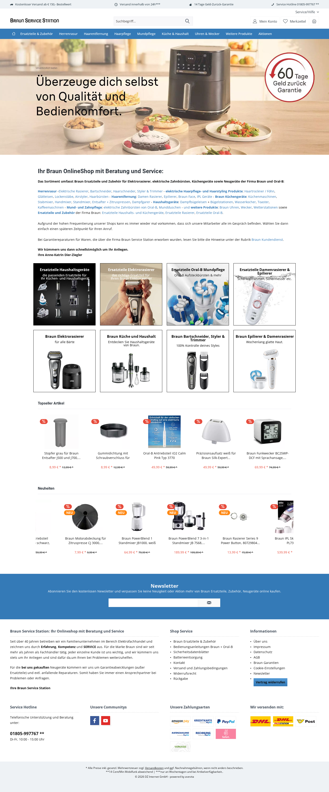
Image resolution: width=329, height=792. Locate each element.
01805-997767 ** (27, 733)
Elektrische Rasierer (73, 191)
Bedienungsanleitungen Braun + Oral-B (203, 647)
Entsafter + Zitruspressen (111, 202)
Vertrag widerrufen (270, 682)
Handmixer (63, 202)
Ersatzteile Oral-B (209, 213)
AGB (257, 657)
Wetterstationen (266, 207)
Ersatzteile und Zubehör (56, 213)
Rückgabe (180, 678)
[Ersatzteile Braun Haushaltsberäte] (65, 294)
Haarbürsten (99, 196)
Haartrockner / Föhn (259, 191)
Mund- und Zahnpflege (84, 207)
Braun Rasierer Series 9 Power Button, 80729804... (216, 540)
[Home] (13, 34)
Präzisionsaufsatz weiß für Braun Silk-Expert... (216, 455)
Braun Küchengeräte (230, 196)
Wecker (246, 207)
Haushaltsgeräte (165, 202)
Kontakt (179, 663)
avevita (189, 777)
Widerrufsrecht (184, 673)
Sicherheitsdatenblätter (191, 652)
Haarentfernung (123, 196)
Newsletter (262, 673)
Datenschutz (263, 652)
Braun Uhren (229, 207)
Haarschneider (124, 191)
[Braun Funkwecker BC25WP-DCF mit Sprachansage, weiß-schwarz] (267, 432)
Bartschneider (100, 191)
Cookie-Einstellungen (269, 668)
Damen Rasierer (150, 196)
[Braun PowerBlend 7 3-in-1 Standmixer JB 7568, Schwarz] (164, 517)
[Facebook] (94, 720)
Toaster (263, 202)
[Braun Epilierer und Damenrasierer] (265, 361)
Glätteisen (45, 196)
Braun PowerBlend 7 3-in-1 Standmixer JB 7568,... (164, 540)
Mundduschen (170, 207)
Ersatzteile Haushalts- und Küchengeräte (133, 213)
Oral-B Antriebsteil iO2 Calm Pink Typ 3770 (164, 455)
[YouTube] (105, 720)
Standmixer (81, 202)
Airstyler (81, 196)
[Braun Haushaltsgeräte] (131, 361)
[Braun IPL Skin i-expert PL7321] (267, 517)
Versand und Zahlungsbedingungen (200, 668)
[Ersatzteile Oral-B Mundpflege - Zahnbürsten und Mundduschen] (198, 294)
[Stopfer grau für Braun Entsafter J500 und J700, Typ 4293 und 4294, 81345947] (61, 432)
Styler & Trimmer (150, 191)
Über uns (260, 641)
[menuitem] (305, 12)
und (201, 207)
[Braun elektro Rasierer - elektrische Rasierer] (65, 361)
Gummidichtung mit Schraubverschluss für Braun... (113, 455)
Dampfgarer (141, 202)
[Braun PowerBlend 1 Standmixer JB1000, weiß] (112, 517)
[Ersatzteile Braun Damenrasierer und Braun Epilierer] (265, 294)
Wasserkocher (245, 202)
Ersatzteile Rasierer (179, 213)
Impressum (262, 647)
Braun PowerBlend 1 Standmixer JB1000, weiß (112, 540)
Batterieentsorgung (188, 657)
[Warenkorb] (314, 21)
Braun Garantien (266, 663)
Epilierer (170, 196)
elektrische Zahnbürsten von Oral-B (130, 207)
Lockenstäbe (64, 196)
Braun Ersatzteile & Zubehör (194, 641)
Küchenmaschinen (262, 196)
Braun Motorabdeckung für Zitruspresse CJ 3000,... (61, 540)
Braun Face (186, 196)
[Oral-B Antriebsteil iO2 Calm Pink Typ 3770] (164, 432)
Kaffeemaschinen (51, 207)
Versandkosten (154, 768)
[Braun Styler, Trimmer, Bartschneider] (198, 361)
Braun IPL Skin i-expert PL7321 (267, 540)
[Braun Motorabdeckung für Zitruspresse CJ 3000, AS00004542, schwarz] (61, 517)
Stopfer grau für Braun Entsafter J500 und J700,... (61, 455)
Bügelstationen (221, 202)
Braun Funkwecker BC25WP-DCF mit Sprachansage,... (268, 455)
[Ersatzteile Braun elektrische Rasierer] (131, 294)
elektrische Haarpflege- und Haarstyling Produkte (204, 191)
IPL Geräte (204, 196)
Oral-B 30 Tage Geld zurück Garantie (164, 97)
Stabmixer (45, 202)
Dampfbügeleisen (193, 202)
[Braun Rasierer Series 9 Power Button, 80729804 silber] (216, 517)
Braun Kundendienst (267, 239)
